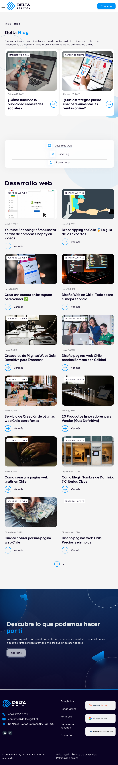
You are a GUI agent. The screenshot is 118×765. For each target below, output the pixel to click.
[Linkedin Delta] (4, 733)
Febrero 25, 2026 (71, 94)
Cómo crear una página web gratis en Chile (26, 479)
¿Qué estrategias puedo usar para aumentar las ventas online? (82, 104)
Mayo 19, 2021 (11, 289)
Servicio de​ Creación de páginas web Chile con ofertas (30, 418)
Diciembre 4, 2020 (71, 471)
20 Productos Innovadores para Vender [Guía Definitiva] (86, 418)
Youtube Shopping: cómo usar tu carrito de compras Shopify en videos (30, 234)
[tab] (59, 147)
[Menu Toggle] (3, 6)
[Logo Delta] (18, 6)
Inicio (8, 23)
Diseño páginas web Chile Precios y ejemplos (82, 540)
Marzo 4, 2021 (11, 350)
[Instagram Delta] (10, 733)
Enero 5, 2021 (68, 410)
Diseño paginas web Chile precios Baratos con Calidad (84, 357)
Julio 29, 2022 (11, 224)
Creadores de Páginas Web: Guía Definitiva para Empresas (30, 357)
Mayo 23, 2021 (68, 224)
